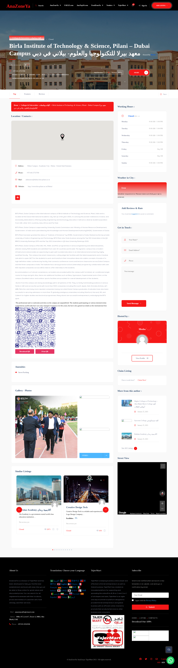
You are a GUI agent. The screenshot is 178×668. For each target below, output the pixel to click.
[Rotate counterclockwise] (160, 493)
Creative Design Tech (77, 507)
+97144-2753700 (18, 71)
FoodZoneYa (96, 5)
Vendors (109, 5)
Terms (152, 513)
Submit (151, 607)
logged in (135, 214)
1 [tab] (52, 549)
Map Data (146, 513)
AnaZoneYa (54, 5)
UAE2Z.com (68, 5)
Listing (142, 618)
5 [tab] (61, 549)
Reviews (42, 94)
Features (27, 94)
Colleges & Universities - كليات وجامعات (27, 38)
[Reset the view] (162, 493)
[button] (170, 660)
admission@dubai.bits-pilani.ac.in (28, 78)
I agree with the (145, 600)
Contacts (153, 618)
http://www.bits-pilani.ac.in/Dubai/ (40, 186)
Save (163, 93)
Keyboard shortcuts (136, 513)
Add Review (98, 72)
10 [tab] (71, 549)
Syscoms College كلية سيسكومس (146, 420)
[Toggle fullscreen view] (162, 466)
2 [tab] (54, 549)
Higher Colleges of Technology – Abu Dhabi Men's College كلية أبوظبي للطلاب (146, 404)
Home (16, 105)
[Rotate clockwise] (164, 493)
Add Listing (161, 5)
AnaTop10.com (82, 5)
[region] (142, 488)
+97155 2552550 (24, 624)
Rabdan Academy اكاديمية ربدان (35, 510)
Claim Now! (142, 380)
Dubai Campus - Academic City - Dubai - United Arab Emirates (40, 74)
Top (14, 94)
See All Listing (127, 448)
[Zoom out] (162, 508)
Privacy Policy (151, 600)
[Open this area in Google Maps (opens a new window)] (122, 512)
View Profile (140, 358)
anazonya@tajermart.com (24, 612)
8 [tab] (67, 549)
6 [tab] (63, 549)
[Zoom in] (162, 503)
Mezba (153, 55)
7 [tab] (65, 549)
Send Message (133, 303)
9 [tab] (69, 549)
